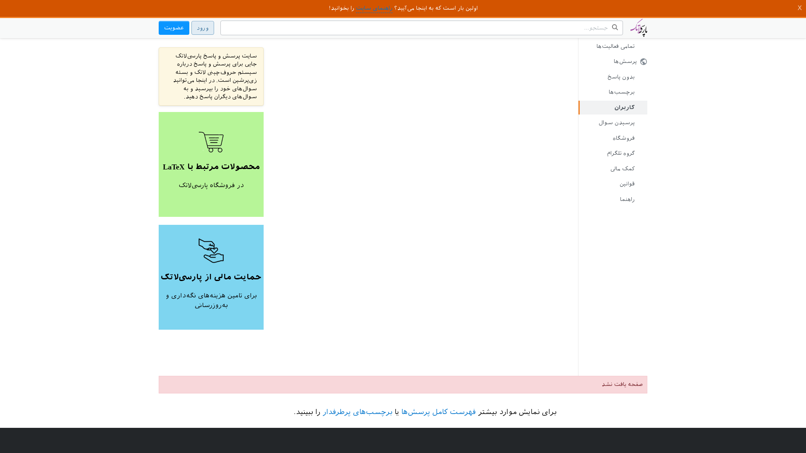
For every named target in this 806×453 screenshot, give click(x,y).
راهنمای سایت (374, 8)
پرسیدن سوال (617, 123)
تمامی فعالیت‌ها (616, 46)
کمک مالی (622, 169)
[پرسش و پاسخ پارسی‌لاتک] (639, 32)
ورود (203, 28)
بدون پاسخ (621, 77)
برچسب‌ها (622, 92)
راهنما (627, 199)
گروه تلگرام (621, 153)
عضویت (174, 28)
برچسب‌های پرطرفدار (357, 412)
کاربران (625, 107)
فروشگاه (624, 138)
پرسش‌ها (625, 61)
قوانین (627, 184)
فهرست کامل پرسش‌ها (438, 412)
